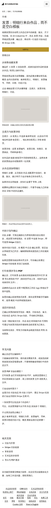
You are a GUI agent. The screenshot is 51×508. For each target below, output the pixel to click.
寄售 (35, 182)
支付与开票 (43, 492)
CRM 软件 (24, 489)
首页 (3, 11)
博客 (13, 501)
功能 (6, 472)
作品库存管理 (11, 489)
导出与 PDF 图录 (12, 460)
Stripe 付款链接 (9, 263)
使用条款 (42, 501)
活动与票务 (31, 495)
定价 (32, 472)
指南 (9, 11)
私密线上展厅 (8, 492)
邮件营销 (20, 495)
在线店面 (32, 492)
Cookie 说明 (18, 504)
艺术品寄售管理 (37, 489)
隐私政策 (32, 501)
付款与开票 (10, 443)
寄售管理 (9, 451)
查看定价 (6, 55)
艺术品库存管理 (12, 455)
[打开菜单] (46, 4)
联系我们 (28, 475)
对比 (36, 498)
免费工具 (44, 498)
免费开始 (25, 50)
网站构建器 (21, 492)
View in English (32, 504)
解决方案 (20, 498)
